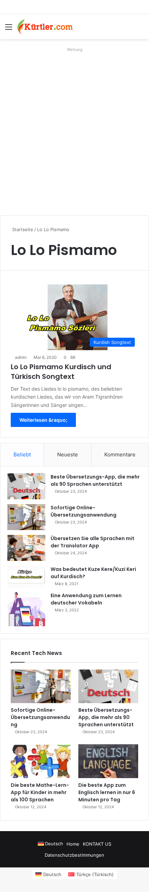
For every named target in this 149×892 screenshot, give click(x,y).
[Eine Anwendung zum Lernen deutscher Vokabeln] (26, 609)
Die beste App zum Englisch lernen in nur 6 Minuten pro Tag (106, 792)
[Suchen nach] (140, 29)
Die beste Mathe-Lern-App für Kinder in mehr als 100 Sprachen (40, 792)
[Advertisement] (74, 128)
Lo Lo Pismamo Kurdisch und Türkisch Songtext (61, 371)
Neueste (67, 454)
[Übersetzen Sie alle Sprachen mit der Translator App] (26, 548)
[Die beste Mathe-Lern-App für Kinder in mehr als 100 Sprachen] (41, 761)
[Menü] (8, 29)
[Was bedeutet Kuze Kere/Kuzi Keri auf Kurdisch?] (26, 576)
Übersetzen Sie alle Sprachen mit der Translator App (92, 542)
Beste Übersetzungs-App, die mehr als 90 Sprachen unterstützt (95, 480)
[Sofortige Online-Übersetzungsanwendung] (26, 517)
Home (73, 844)
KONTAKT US (97, 844)
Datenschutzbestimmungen (74, 855)
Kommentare (119, 454)
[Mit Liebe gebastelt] (45, 26)
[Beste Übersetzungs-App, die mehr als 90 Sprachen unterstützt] (26, 486)
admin (21, 357)
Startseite (22, 229)
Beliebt (22, 454)
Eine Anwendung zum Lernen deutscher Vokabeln (86, 599)
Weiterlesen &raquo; (43, 420)
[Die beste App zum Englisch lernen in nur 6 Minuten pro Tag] (108, 761)
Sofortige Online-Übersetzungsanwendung (83, 511)
